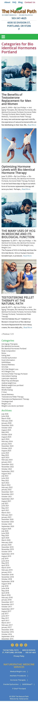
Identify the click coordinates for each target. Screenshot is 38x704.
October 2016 (7, 634)
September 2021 (8, 499)
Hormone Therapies (18, 680)
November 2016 (8, 632)
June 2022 (5, 478)
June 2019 (5, 561)
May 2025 (5, 432)
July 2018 (5, 586)
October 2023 (7, 448)
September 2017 (8, 609)
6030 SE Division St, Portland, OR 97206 (19, 24)
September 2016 (8, 636)
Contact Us (30, 2)
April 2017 (5, 620)
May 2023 (5, 455)
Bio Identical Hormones (24, 110)
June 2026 (5, 416)
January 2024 (6, 444)
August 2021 (6, 501)
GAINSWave (6, 362)
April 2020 (5, 538)
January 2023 (6, 462)
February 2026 (7, 421)
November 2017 (8, 604)
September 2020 (8, 526)
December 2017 (7, 602)
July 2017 (5, 613)
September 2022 (8, 471)
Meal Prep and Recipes (10, 381)
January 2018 (6, 600)
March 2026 (6, 418)
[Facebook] (12, 645)
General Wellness (8, 365)
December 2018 (7, 574)
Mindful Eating (7, 390)
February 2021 (7, 515)
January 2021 (6, 517)
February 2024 (7, 441)
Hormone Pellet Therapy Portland (22, 181)
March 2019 (6, 568)
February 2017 (7, 625)
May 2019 (5, 563)
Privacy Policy (19, 656)
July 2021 (5, 503)
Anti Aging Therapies (10, 344)
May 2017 (5, 618)
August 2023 (6, 451)
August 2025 (6, 430)
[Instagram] (21, 645)
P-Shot (4, 392)
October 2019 (7, 551)
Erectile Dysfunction (9, 358)
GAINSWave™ (27, 684)
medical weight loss (9, 383)
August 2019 (6, 556)
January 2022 (6, 489)
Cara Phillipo (21, 107)
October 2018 (7, 579)
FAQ (14, 2)
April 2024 (5, 439)
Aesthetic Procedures (18, 676)
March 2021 (6, 512)
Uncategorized (7, 401)
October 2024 (7, 434)
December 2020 (7, 519)
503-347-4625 (19, 18)
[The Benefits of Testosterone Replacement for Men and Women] (19, 90)
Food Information (8, 360)
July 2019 (5, 558)
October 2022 (7, 469)
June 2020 (5, 533)
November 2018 (8, 577)
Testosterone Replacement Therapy (15, 399)
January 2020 (6, 545)
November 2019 (8, 549)
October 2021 (7, 496)
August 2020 (6, 529)
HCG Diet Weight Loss (24, 245)
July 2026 (5, 414)
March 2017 (6, 623)
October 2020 (7, 524)
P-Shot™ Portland (19, 689)
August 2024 (6, 437)
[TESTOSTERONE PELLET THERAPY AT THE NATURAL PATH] (19, 293)
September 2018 (8, 581)
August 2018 (6, 584)
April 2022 (5, 483)
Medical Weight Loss (18, 671)
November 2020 (8, 522)
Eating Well (6, 355)
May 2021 (5, 508)
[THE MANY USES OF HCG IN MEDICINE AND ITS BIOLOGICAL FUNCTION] (19, 226)
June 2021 (5, 506)
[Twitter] (16, 645)
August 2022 (6, 474)
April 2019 (5, 565)
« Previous (5, 334)
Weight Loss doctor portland (12, 406)
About (7, 2)
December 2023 (7, 446)
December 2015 (7, 639)
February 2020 (7, 542)
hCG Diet (12, 245)
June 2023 (5, 453)
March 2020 (6, 540)
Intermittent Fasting (9, 376)
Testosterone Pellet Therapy (20, 117)
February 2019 (7, 570)
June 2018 (5, 588)
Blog (20, 2)
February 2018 (7, 597)
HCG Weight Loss (8, 371)
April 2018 (5, 593)
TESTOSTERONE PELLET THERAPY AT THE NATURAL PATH (18, 300)
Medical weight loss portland (12, 385)
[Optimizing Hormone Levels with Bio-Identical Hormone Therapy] (19, 162)
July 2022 (5, 476)
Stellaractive (23, 699)
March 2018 (6, 595)
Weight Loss (6, 247)
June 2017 (5, 616)
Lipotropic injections (9, 378)
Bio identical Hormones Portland (19, 111)
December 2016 (7, 630)
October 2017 (7, 607)
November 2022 (8, 467)
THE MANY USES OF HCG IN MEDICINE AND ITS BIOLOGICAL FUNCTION (18, 234)
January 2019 (6, 572)
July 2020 (5, 531)
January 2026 (6, 423)
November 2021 (8, 494)
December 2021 (7, 492)
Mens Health (21, 114)
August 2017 (6, 611)
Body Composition (9, 351)
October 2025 (7, 428)
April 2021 (5, 510)
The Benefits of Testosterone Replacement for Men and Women (16, 99)
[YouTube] (25, 645)
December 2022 (7, 464)
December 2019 (7, 547)
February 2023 (7, 460)
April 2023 (5, 457)
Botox (4, 353)
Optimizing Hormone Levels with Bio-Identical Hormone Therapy (18, 170)
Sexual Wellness (8, 394)
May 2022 (5, 480)
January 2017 (6, 627)
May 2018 (5, 591)
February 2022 (7, 487)
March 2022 (6, 485)
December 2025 (7, 425)
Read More (32, 125)
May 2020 (5, 535)
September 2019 (8, 554)
